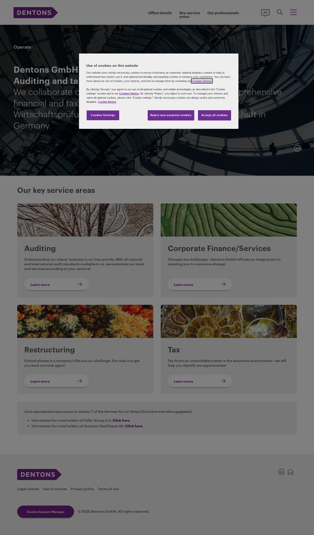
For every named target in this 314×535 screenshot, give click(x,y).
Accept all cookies (214, 115)
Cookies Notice (202, 81)
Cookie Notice (107, 101)
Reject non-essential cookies (171, 115)
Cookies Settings (103, 115)
